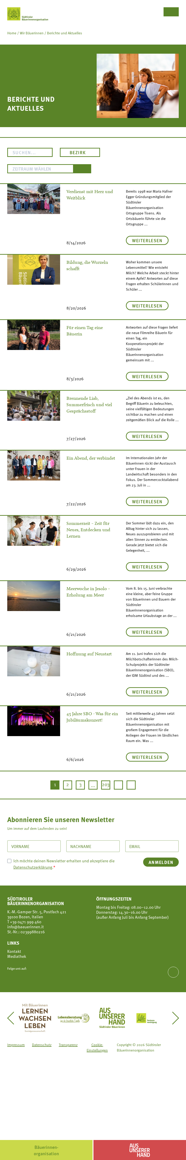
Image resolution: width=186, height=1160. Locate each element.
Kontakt (14, 951)
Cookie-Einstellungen (97, 1047)
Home (11, 32)
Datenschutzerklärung (32, 867)
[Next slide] (173, 1018)
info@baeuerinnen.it (25, 926)
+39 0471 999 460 (25, 921)
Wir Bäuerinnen (32, 32)
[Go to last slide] (13, 1018)
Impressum (16, 1044)
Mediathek (16, 956)
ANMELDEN (161, 862)
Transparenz (68, 1044)
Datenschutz (41, 1044)
